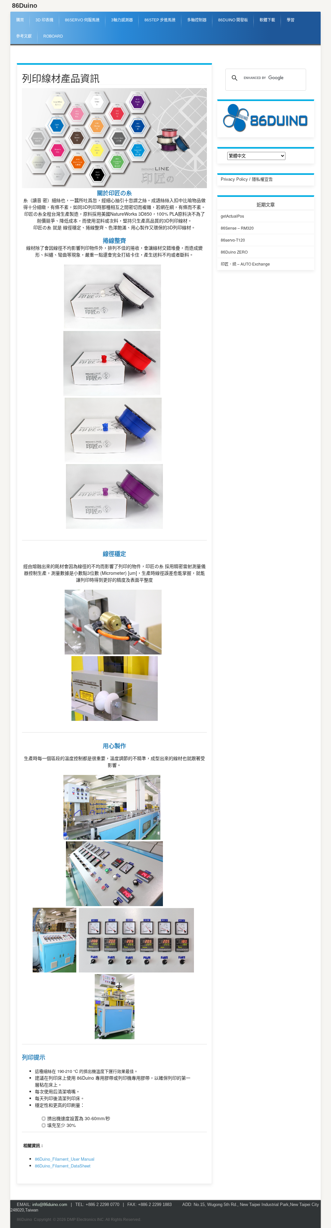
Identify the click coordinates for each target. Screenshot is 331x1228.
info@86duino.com (49, 1204)
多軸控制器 (197, 20)
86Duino (24, 5)
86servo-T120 (233, 240)
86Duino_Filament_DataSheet (63, 1166)
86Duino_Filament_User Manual (64, 1159)
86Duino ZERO (234, 252)
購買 (20, 20)
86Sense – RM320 (237, 228)
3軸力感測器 (122, 20)
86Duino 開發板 (233, 20)
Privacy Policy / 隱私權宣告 (247, 179)
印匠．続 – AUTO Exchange (245, 264)
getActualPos (232, 216)
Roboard (53, 36)
